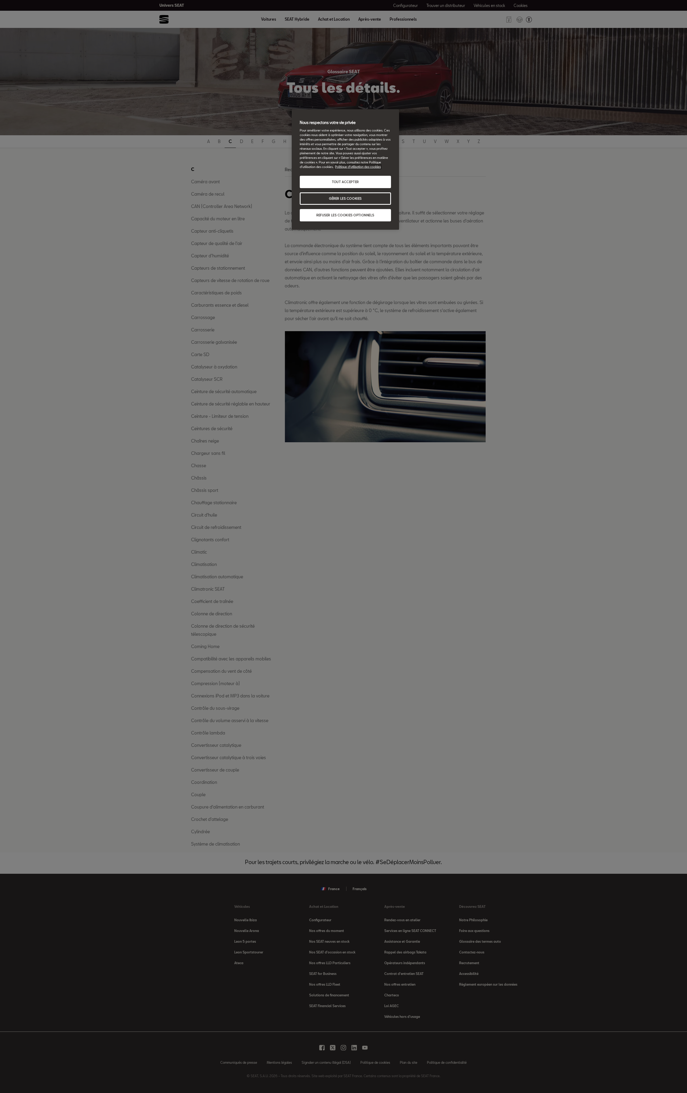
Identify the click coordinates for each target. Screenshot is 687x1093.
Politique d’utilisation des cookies (358, 167)
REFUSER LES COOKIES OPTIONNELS (345, 215)
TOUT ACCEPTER (345, 182)
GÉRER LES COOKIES (345, 198)
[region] (345, 169)
